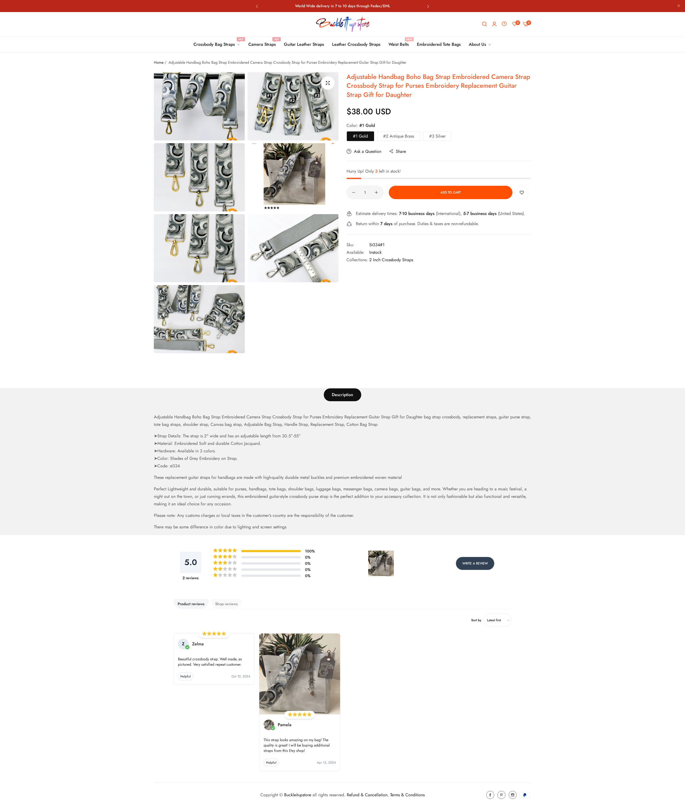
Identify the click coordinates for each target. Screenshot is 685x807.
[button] (257, 6)
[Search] (484, 24)
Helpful (185, 676)
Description (342, 395)
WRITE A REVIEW (475, 563)
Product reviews (191, 604)
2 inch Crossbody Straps (391, 260)
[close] (679, 6)
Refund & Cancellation (367, 795)
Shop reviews (226, 604)
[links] (491, 795)
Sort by (476, 620)
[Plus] (376, 192)
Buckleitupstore (297, 795)
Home (158, 62)
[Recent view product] (504, 24)
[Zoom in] (327, 83)
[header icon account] (494, 24)
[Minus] (353, 192)
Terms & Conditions (407, 795)
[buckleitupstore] (342, 24)
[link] (216, 44)
